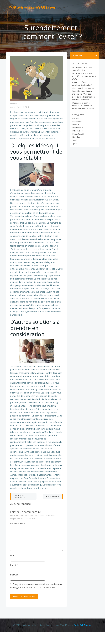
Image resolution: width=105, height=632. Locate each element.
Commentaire (17, 523)
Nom (13, 555)
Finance (13, 103)
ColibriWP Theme (82, 625)
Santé (74, 140)
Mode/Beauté (78, 134)
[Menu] (96, 7)
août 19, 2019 (23, 107)
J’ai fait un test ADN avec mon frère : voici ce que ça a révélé (84, 76)
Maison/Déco (78, 131)
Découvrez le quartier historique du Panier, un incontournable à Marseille (83, 106)
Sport (74, 143)
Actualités (76, 118)
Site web (14, 574)
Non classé (77, 137)
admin (12, 107)
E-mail (14, 565)
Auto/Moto (77, 121)
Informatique (77, 127)
